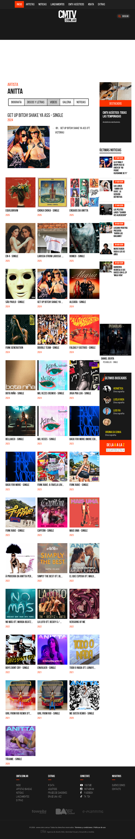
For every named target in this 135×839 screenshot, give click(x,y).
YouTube (88, 785)
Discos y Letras (35, 102)
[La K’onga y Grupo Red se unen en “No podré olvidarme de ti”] (106, 162)
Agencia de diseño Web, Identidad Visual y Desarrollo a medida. (70, 832)
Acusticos (52, 789)
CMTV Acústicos (76, 4)
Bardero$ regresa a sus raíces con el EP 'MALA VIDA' (120, 271)
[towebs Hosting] (39, 811)
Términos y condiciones (83, 827)
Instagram (89, 789)
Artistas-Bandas (24, 789)
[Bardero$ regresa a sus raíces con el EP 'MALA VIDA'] (106, 266)
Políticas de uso (100, 827)
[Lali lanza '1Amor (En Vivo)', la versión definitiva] (106, 185)
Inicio (19, 4)
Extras (101, 4)
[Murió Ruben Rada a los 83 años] (106, 248)
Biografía (16, 102)
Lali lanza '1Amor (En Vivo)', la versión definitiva (118, 191)
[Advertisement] (67, 59)
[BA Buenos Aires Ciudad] (64, 811)
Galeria (67, 102)
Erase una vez (55, 796)
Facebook (88, 792)
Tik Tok (87, 796)
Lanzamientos (57, 4)
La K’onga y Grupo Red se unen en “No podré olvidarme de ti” (120, 168)
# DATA (51, 785)
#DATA (91, 4)
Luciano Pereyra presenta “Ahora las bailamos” (120, 232)
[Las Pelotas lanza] (106, 209)
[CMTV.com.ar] (67, 16)
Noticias (42, 4)
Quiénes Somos (118, 785)
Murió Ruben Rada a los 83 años (119, 251)
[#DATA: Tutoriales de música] (116, 91)
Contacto (116, 789)
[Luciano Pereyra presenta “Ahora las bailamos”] (106, 227)
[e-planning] (92, 811)
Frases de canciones (57, 792)
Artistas (30, 4)
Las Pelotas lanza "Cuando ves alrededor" (120, 212)
